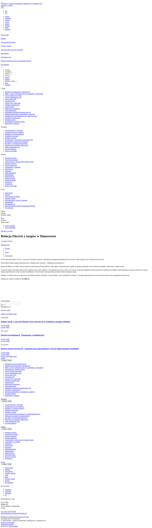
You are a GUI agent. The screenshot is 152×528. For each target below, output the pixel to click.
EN (6, 11)
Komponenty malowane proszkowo (16, 142)
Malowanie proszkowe (12, 108)
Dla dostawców (10, 204)
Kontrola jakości (10, 120)
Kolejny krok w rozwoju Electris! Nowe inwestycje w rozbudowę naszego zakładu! (35, 321)
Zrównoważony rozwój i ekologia (16, 200)
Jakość (7, 77)
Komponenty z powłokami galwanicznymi (19, 140)
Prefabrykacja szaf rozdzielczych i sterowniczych (21, 116)
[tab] (7, 16)
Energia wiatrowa (11, 163)
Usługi (3, 358)
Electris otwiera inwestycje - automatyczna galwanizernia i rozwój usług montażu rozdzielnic (40, 349)
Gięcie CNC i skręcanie (12, 103)
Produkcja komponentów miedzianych (17, 92)
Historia (7, 195)
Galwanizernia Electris (12, 196)
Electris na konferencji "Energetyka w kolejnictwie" (23, 335)
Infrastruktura (9, 175)
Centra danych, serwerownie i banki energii (19, 162)
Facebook (8, 490)
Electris (7, 248)
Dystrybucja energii (11, 160)
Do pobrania (9, 208)
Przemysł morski (10, 180)
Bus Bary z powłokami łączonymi (16, 143)
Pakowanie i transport (12, 123)
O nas (7, 252)
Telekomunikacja (10, 173)
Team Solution (13, 526)
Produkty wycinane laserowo (14, 134)
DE (6, 13)
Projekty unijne (10, 479)
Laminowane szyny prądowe (14, 132)
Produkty (4, 399)
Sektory (3, 427)
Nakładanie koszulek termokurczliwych (18, 112)
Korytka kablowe (10, 149)
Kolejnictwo (9, 169)
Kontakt (7, 85)
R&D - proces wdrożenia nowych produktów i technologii (24, 94)
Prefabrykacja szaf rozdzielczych (16, 364)
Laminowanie (9, 107)
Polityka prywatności (8, 522)
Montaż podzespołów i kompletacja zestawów (20, 114)
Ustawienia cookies (7, 524)
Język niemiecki (10, 227)
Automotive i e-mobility (13, 442)
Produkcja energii (10, 158)
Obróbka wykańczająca (12, 118)
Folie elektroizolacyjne (12, 147)
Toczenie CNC (10, 101)
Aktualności (9, 202)
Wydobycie (8, 184)
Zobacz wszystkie (11, 151)
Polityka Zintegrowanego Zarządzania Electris (20, 206)
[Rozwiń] (10, 70)
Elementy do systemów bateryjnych (16, 145)
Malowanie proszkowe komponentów (17, 416)
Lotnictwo (8, 182)
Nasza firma (9, 193)
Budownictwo (9, 176)
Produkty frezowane (11, 136)
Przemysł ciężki (10, 178)
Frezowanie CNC (11, 99)
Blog (6, 83)
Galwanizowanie (10, 110)
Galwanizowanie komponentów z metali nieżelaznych (22, 414)
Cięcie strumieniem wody (13, 97)
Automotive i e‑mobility (13, 167)
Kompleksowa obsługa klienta (15, 121)
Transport (8, 171)
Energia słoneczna (11, 165)
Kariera (7, 79)
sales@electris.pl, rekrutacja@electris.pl (14, 513)
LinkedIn (8, 491)
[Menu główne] (1, 2)
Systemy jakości (10, 198)
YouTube (8, 493)
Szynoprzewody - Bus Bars (14, 130)
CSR (6, 475)
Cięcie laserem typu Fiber (13, 95)
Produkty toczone (10, 138)
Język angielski (10, 226)
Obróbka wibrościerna (12, 105)
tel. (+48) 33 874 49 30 (8, 511)
